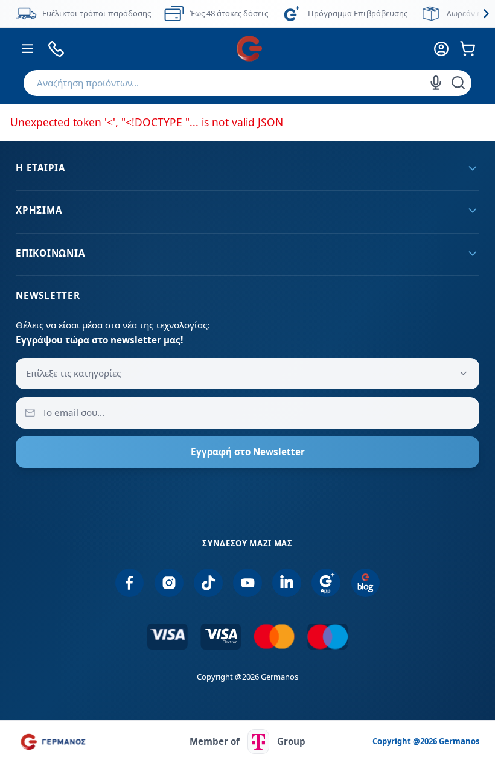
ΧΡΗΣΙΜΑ (39, 210)
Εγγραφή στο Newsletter (248, 451)
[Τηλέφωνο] (56, 49)
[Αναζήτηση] (458, 83)
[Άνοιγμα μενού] (27, 48)
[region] (247, 13)
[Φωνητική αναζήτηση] (436, 83)
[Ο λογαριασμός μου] (441, 48)
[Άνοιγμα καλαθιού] (467, 48)
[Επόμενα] (486, 13)
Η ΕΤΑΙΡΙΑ (40, 168)
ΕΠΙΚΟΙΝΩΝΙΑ (50, 253)
